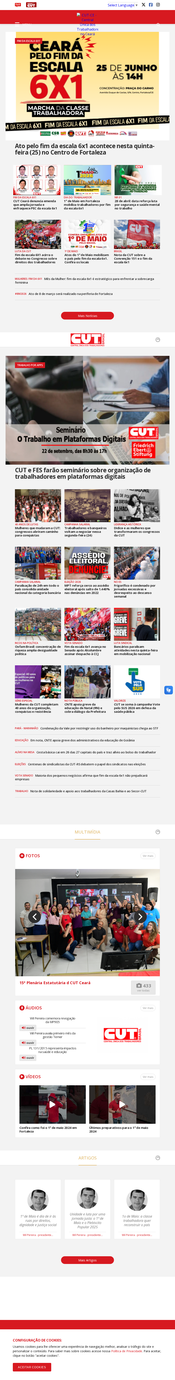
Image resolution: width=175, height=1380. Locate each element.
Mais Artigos (87, 1260)
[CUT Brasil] (87, 345)
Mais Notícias (87, 316)
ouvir (30, 1027)
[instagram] (158, 4)
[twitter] (143, 4)
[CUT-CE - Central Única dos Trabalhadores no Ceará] (87, 24)
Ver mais (148, 1008)
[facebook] (151, 4)
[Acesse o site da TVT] (18, 6)
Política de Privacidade (126, 1351)
